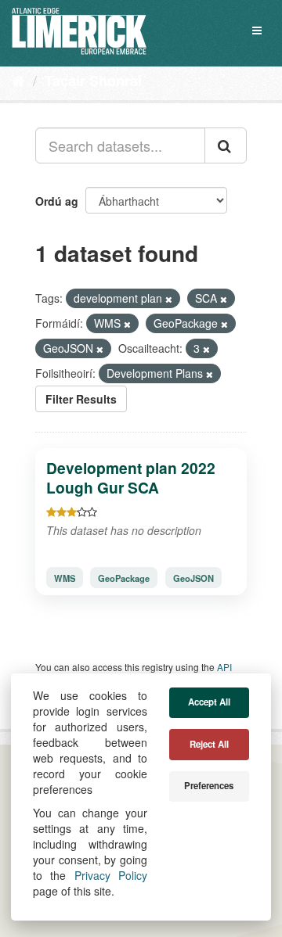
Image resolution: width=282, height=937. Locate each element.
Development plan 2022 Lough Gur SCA (130, 477)
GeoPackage (124, 577)
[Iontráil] (225, 145)
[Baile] (18, 80)
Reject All (209, 744)
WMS (64, 577)
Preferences (208, 785)
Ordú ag (56, 201)
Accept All (209, 702)
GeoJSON (193, 577)
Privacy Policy (110, 875)
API (224, 666)
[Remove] (168, 299)
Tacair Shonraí (93, 80)
